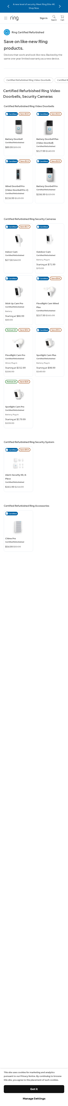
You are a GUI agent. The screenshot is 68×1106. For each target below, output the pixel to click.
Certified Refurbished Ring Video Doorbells (28, 80)
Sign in (43, 18)
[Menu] (6, 18)
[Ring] (14, 18)
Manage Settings (34, 1098)
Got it (34, 1089)
